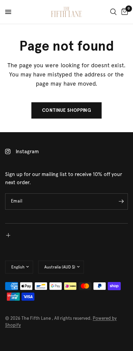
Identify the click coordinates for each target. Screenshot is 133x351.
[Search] (113, 12)
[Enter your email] (121, 201)
